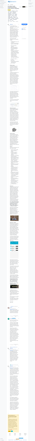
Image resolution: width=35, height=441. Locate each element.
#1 (18, 24)
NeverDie (11, 318)
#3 (18, 318)
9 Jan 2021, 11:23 (14, 308)
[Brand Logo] (12, 1)
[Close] (18, 415)
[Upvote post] (15, 304)
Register (9, 431)
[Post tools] (18, 304)
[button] (3, 438)
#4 (18, 348)
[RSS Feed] (8, 22)
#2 (18, 307)
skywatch (11, 307)
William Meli (11, 24)
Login (12, 431)
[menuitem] (31, 0)
